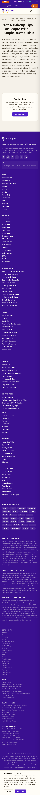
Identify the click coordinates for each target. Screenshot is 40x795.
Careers (4, 459)
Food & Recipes (6, 659)
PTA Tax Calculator (9, 277)
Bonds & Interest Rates (9, 744)
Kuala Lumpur (16, 528)
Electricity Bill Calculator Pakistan (12, 691)
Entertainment (7, 198)
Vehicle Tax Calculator (10, 297)
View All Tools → (7, 350)
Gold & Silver (6, 244)
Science (5, 203)
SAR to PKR (6, 230)
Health (4, 201)
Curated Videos (7, 483)
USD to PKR (6, 222)
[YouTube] (12, 157)
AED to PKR (6, 233)
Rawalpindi (6, 511)
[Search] (31, 11)
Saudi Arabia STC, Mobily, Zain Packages (14, 705)
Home (4, 20)
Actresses (5, 418)
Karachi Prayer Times (8, 698)
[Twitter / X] (8, 157)
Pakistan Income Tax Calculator (11, 687)
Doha (21, 518)
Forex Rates (6, 219)
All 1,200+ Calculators (10, 306)
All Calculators (7, 477)
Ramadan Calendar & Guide (11, 382)
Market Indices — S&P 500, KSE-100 (13, 740)
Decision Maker (7, 327)
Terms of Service (8, 451)
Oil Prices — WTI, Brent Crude (11, 735)
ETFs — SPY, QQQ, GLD (9, 742)
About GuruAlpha (8, 442)
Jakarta (25, 528)
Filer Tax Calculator (9, 291)
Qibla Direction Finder (9, 387)
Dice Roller (5, 321)
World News (6, 181)
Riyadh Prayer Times (8, 714)
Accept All (20, 791)
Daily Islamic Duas (8, 385)
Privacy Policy (7, 448)
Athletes (5, 427)
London (21, 521)
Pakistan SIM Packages (10, 494)
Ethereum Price (7, 242)
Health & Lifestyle (7, 646)
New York (16, 525)
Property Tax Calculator (10, 294)
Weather (4, 670)
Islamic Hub (6, 365)
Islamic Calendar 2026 (9, 370)
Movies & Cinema (7, 650)
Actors (4, 421)
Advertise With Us (8, 456)
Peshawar (24, 511)
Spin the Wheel (7, 315)
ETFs (4, 256)
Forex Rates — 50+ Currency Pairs (12, 729)
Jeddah (29, 515)
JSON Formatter (8, 338)
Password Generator (9, 344)
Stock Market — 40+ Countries (11, 738)
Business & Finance (9, 183)
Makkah (5, 518)
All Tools (5, 480)
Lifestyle (4, 674)
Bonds (4, 259)
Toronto (24, 525)
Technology (6, 195)
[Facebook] (3, 157)
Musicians (5, 424)
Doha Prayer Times (8, 716)
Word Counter (7, 330)
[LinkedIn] (26, 157)
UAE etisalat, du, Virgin (10, 406)
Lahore (5, 508)
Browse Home (20, 114)
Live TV (4, 192)
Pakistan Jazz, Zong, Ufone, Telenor (15, 400)
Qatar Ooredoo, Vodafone (11, 409)
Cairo (32, 528)
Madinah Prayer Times (9, 721)
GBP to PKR (6, 227)
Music (3, 654)
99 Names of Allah (8, 379)
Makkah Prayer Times (8, 719)
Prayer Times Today (9, 367)
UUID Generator (7, 347)
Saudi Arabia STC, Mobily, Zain (12, 403)
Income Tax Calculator (10, 274)
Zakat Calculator (8, 288)
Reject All (8, 791)
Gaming (4, 665)
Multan (15, 511)
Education (5, 206)
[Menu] (36, 11)
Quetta (32, 511)
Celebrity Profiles (8, 415)
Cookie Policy (7, 453)
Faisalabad (31, 508)
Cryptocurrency (7, 236)
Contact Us (6, 445)
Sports (4, 186)
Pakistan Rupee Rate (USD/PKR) (12, 684)
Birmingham (30, 521)
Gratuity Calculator (9, 300)
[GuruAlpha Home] (9, 139)
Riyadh (22, 515)
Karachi (13, 508)
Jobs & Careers (6, 672)
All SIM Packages (8, 397)
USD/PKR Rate (7, 472)
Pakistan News (7, 178)
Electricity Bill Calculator (10, 280)
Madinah (13, 518)
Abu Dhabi (13, 515)
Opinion (4, 209)
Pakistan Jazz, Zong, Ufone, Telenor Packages (16, 693)
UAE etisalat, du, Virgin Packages (12, 708)
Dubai (5, 515)
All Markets (6, 262)
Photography (5, 663)
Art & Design (5, 661)
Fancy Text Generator (9, 335)
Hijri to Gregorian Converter (11, 373)
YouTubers (6, 429)
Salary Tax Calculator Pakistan (13, 271)
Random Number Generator (11, 324)
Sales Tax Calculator (9, 303)
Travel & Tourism (7, 668)
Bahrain (5, 521)
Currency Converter (9, 286)
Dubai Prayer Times (8, 712)
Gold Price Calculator (9, 283)
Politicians (5, 432)
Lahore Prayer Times (8, 695)
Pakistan (4, 632)
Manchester (6, 525)
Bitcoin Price (6, 239)
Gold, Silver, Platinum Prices (10, 733)
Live (5, 2)
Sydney (33, 525)
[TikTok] (21, 157)
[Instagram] (17, 157)
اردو (36, 6)
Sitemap (5, 462)
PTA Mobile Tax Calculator (10, 689)
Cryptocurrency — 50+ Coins (10, 731)
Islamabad (22, 508)
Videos (4, 189)
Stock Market (6, 250)
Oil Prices (5, 247)
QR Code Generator (9, 341)
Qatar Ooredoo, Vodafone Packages (13, 710)
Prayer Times (6, 474)
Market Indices (7, 253)
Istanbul (5, 528)
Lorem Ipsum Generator (10, 332)
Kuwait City (29, 518)
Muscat (13, 521)
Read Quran (6, 486)
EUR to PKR (6, 224)
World (3, 635)
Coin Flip (5, 318)
